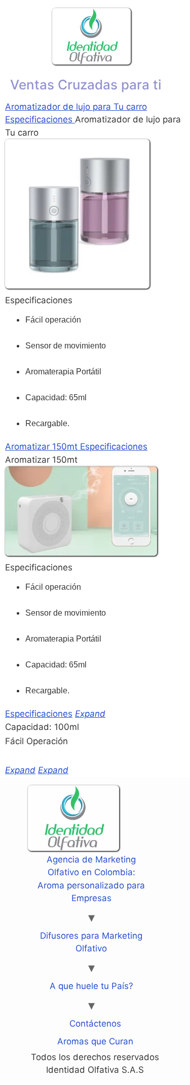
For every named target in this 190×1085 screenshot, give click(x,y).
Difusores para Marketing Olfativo (91, 942)
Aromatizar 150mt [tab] (42, 446)
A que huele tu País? (91, 986)
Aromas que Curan (95, 1041)
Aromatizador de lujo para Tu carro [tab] (76, 107)
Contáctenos (95, 1023)
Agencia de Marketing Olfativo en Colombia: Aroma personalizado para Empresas (91, 879)
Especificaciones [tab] (40, 119)
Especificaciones (38, 714)
